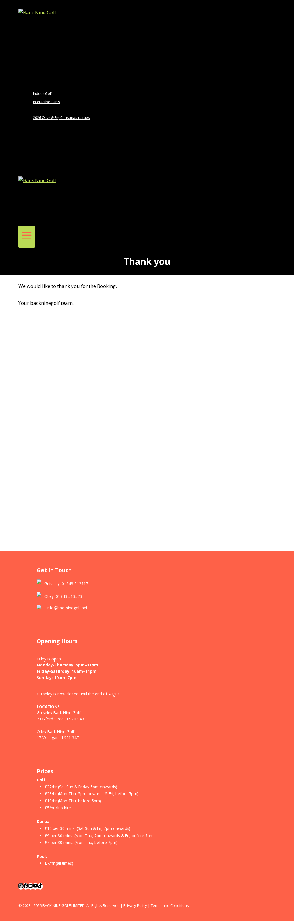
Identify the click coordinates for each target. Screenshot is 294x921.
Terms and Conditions (170, 905)
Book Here (41, 70)
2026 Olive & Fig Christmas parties (61, 117)
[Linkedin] (30, 886)
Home (36, 62)
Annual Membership (49, 133)
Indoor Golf (42, 93)
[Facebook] (25, 886)
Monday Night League (52, 77)
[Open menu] (26, 237)
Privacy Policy (135, 905)
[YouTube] (35, 886)
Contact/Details (46, 149)
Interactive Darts (46, 101)
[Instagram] (20, 886)
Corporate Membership (52, 141)
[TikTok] (40, 886)
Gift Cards (40, 125)
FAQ (35, 156)
